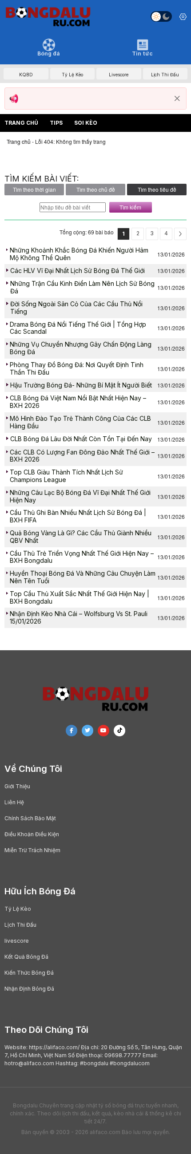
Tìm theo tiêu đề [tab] (157, 189)
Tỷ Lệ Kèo (17, 908)
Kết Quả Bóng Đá (26, 956)
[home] (48, 16)
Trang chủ (21, 122)
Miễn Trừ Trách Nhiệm (32, 850)
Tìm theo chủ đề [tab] (95, 189)
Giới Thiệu (17, 786)
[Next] (180, 234)
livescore (16, 940)
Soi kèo (85, 122)
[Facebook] (71, 730)
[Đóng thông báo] (177, 98)
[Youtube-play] (103, 730)
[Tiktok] (119, 730)
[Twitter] (87, 730)
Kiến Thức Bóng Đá (29, 972)
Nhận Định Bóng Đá (29, 988)
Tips (56, 122)
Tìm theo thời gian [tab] (34, 189)
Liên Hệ (14, 802)
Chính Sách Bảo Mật (30, 818)
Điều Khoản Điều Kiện (31, 834)
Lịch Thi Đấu (20, 924)
